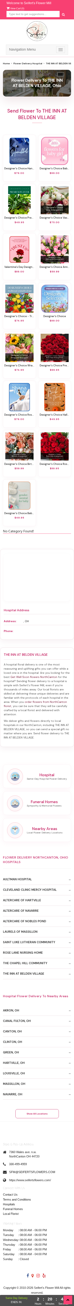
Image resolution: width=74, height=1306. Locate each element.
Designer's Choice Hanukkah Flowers (19, 168)
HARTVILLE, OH (14, 1063)
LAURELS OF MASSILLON (20, 932)
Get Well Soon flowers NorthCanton (33, 677)
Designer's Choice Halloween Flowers (55, 414)
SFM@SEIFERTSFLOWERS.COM (32, 1172)
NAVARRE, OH (12, 1094)
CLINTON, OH (12, 1042)
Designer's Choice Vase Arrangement (55, 217)
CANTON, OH (12, 1031)
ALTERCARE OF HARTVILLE (22, 900)
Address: (10, 621)
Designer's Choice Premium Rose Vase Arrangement (55, 365)
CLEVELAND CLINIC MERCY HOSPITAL (30, 890)
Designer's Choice (54, 316)
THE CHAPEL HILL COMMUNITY (25, 963)
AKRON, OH (11, 1010)
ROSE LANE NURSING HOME (23, 953)
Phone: (8, 631)
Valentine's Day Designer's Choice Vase (19, 267)
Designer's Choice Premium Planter (19, 217)
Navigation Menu (22, 49)
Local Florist (11, 1213)
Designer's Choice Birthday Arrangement (19, 464)
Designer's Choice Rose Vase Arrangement (55, 464)
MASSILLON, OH (14, 1084)
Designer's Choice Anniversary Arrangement (55, 267)
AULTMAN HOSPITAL (17, 879)
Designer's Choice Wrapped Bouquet (19, 365)
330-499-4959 (18, 1164)
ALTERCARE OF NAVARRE (21, 911)
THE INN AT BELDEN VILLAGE (23, 974)
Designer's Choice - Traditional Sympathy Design (19, 316)
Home (6, 63)
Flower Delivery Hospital (27, 63)
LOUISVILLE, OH (14, 1073)
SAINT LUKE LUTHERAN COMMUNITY (29, 942)
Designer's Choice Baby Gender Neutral (19, 513)
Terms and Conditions (17, 1199)
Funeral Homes (13, 1209)
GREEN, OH (11, 1052)
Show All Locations (37, 1113)
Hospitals (9, 1204)
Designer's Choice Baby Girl (55, 168)
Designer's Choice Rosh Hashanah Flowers (19, 414)
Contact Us (10, 1194)
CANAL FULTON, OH (17, 1021)
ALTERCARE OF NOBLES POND (24, 921)
